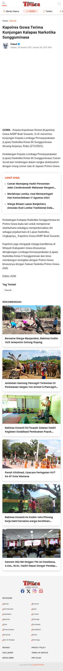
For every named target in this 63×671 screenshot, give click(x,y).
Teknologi (36, 640)
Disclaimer (7, 653)
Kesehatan (7, 614)
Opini (5, 624)
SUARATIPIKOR (38, 665)
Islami (34, 609)
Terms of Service (40, 653)
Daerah (8, 290)
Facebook (22, 595)
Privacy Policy (39, 648)
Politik (34, 635)
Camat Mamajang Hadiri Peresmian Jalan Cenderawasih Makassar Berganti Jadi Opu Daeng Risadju (30, 186)
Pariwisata (36, 624)
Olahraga (35, 619)
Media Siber (8, 658)
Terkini (49, 11)
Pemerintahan (8, 630)
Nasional (6, 619)
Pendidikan (36, 630)
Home (5, 21)
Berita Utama (12, 11)
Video (32, 11)
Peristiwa (6, 635)
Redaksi (6, 648)
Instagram (34, 595)
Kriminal (35, 614)
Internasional (8, 609)
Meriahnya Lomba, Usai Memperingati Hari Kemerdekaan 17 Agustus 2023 (30, 196)
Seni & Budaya (9, 640)
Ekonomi (35, 604)
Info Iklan (36, 658)
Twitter (28, 595)
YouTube (40, 595)
